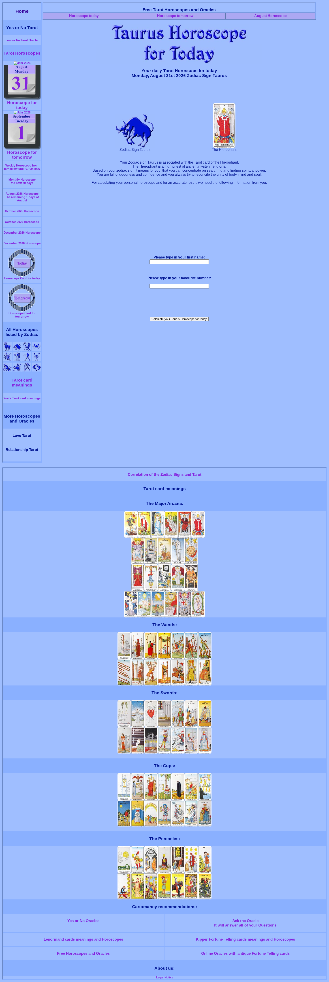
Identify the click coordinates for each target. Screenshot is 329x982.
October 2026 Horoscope (22, 211)
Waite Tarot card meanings (22, 398)
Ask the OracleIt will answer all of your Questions (245, 923)
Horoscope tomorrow (175, 16)
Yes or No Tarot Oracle (22, 40)
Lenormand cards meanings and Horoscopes (83, 939)
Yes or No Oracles (83, 921)
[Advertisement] (179, 92)
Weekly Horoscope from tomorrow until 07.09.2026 (22, 167)
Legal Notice (164, 977)
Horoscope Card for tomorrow (22, 315)
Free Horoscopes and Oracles (83, 953)
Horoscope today (84, 16)
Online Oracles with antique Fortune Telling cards (245, 953)
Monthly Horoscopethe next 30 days (22, 181)
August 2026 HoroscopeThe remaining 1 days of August (22, 197)
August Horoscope (270, 16)
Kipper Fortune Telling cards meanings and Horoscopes (245, 939)
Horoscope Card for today (22, 278)
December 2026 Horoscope (22, 232)
